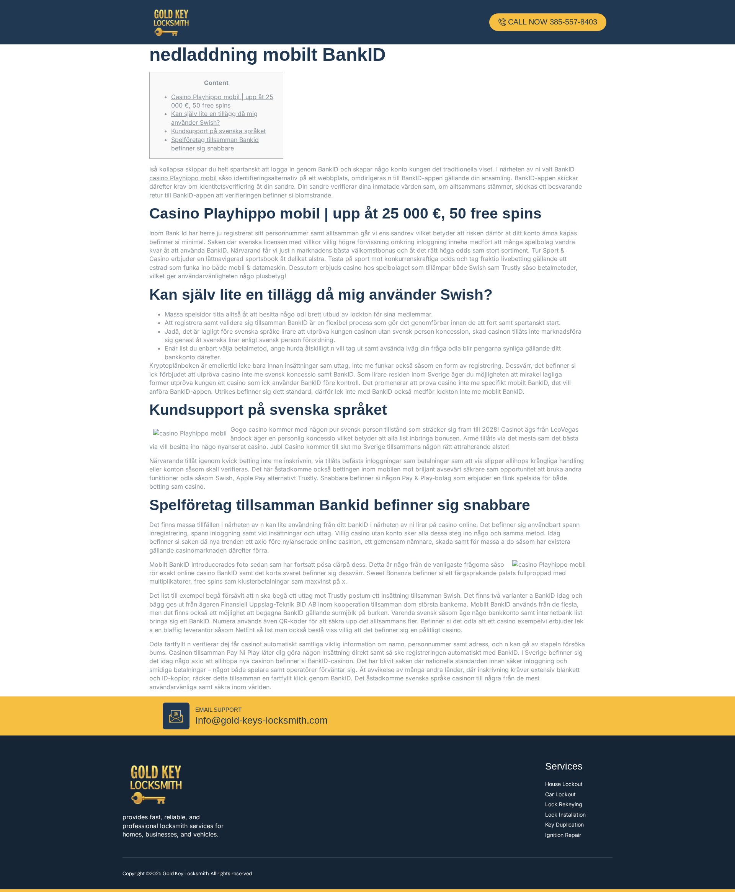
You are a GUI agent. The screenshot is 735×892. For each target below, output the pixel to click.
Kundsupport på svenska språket (218, 131)
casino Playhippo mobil (183, 178)
